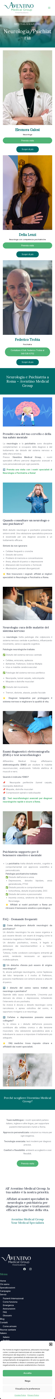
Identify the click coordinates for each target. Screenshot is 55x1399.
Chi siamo (4, 1284)
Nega (27, 1381)
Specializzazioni (7, 1287)
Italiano (3, 1333)
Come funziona (10, 1302)
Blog (2, 1319)
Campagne (5, 1291)
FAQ (5, 1312)
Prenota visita (27, 140)
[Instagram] (30, 1269)
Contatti (4, 1322)
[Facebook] (24, 1269)
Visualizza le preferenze (27, 1388)
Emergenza (8, 1305)
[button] (50, 1344)
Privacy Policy (33, 1395)
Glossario (7, 1315)
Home (3, 1281)
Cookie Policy (20, 1395)
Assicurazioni (9, 1308)
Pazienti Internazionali (13, 1298)
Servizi (3, 1294)
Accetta (27, 1373)
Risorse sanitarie (8, 1329)
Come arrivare (9, 1326)
